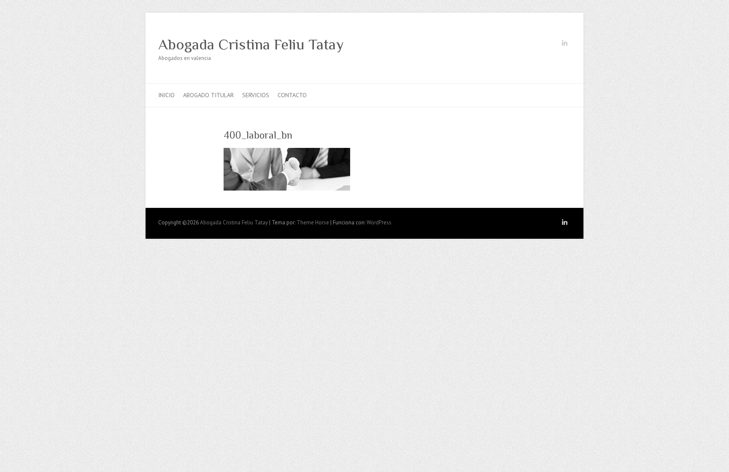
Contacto (292, 95)
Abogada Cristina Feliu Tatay (251, 44)
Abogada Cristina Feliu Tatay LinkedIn (564, 44)
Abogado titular (208, 95)
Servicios (255, 95)
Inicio (166, 95)
